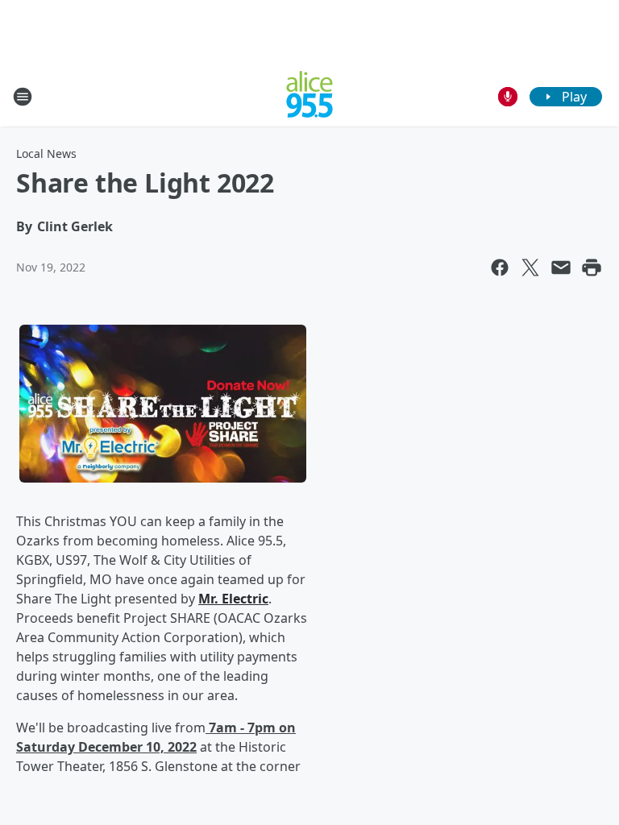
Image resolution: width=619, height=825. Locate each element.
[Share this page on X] (530, 267)
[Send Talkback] (507, 96)
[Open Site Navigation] (22, 96)
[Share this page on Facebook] (499, 267)
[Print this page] (591, 267)
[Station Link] (309, 96)
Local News (46, 153)
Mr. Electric (233, 598)
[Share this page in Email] (561, 267)
